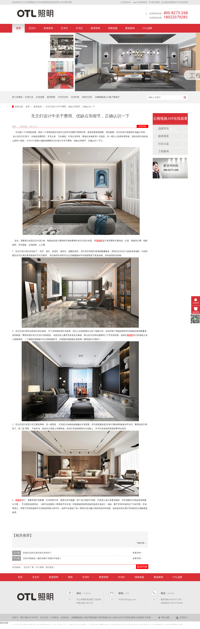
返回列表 (142, 126)
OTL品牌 (147, 28)
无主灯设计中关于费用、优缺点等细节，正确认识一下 (70, 107)
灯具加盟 (40, 97)
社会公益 (163, 143)
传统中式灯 (87, 97)
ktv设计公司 (117, 617)
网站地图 (155, 2)
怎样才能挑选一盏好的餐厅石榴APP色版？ (42, 558)
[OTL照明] (35, 17)
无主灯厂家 (29, 567)
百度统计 (184, 617)
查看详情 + (137, 553)
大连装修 (140, 617)
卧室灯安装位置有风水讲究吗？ (37, 553)
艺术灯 (64, 28)
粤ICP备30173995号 (29, 617)
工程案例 (163, 151)
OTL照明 (40, 567)
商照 (70, 577)
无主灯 (32, 28)
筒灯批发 (50, 567)
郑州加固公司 (105, 617)
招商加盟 (112, 28)
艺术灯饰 (75, 97)
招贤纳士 (127, 2)
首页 (18, 28)
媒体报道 (38, 107)
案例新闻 (130, 28)
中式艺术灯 (63, 97)
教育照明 (95, 28)
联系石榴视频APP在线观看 (30, 37)
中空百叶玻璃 (129, 617)
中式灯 (79, 28)
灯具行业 (29, 97)
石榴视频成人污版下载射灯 (107, 97)
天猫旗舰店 (142, 2)
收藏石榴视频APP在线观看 (176, 2)
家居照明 (48, 28)
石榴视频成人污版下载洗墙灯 (85, 617)
